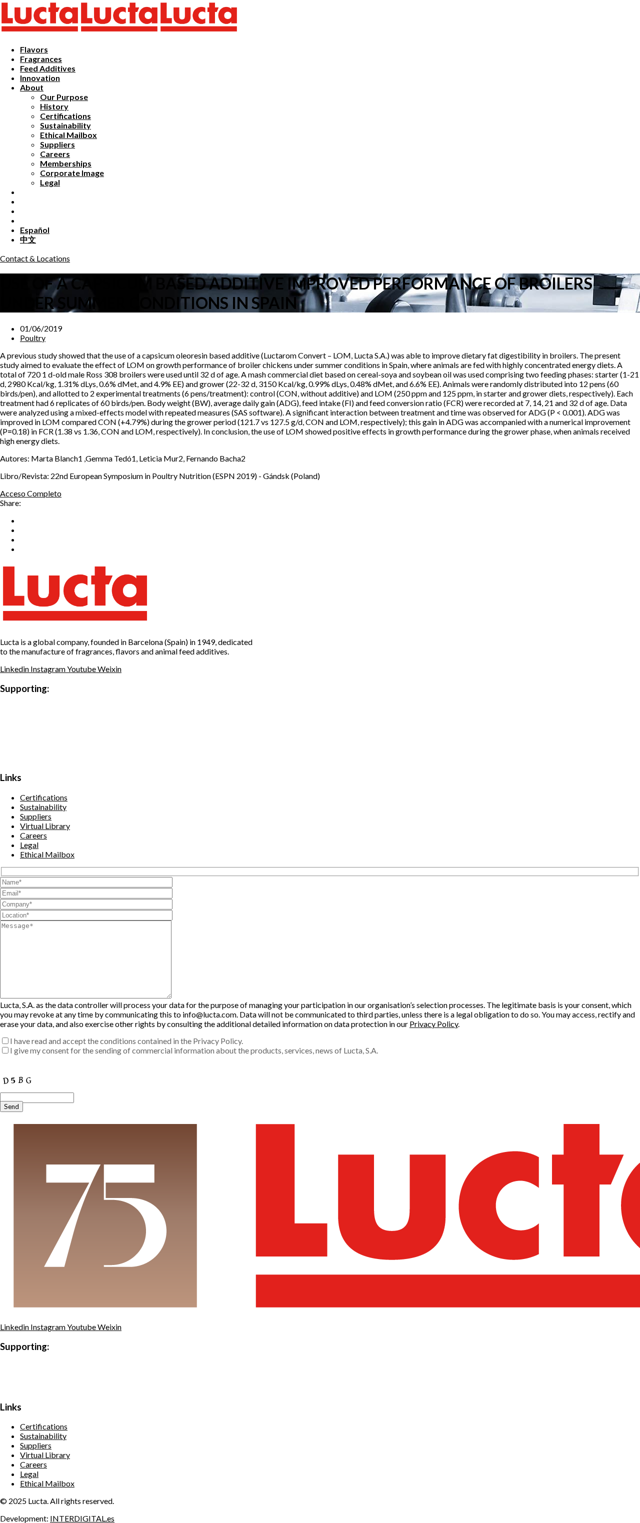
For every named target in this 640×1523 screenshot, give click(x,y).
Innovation (40, 77)
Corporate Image (72, 173)
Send (11, 1106)
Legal (50, 182)
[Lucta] (40, 31)
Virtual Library (45, 825)
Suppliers (57, 144)
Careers (55, 153)
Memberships (66, 163)
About (32, 87)
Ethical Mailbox (68, 135)
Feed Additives (48, 68)
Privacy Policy (434, 1023)
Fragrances (41, 59)
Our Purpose (64, 97)
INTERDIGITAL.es (82, 1518)
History (54, 106)
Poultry (33, 337)
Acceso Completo (31, 493)
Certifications (65, 115)
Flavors (34, 49)
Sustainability (65, 125)
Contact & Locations (35, 258)
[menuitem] (35, 229)
